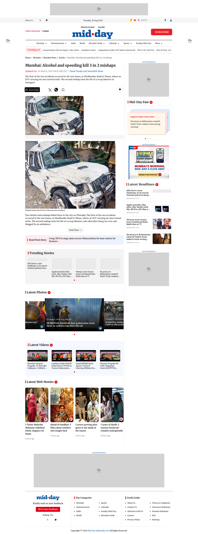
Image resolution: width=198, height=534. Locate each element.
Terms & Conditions (161, 503)
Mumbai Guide (95, 43)
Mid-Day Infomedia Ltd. (98, 530)
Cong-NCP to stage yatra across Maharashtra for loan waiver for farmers (82, 240)
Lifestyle (113, 43)
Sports (126, 43)
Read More (74, 230)
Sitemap (156, 519)
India (73, 43)
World (82, 43)
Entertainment (57, 43)
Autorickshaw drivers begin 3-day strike (61, 50)
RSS (154, 515)
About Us (131, 503)
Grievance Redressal (161, 507)
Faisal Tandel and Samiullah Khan (86, 71)
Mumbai (40, 43)
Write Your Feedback (48, 509)
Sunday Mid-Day (143, 43)
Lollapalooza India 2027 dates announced (116, 50)
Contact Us (132, 507)
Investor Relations (160, 511)
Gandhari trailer (88, 50)
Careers (130, 515)
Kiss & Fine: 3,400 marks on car (171, 50)
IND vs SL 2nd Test (145, 50)
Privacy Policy (133, 519)
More (157, 43)
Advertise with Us (135, 511)
